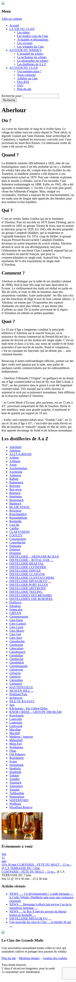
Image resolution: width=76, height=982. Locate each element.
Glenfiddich (16, 662)
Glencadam (16, 648)
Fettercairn (15, 609)
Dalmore (14, 549)
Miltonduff (16, 740)
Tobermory (16, 786)
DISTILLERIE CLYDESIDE (27, 567)
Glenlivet (15, 676)
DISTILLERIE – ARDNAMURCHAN (34, 556)
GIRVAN (15, 613)
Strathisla (15, 768)
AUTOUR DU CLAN (23, 67)
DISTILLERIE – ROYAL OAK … (31, 560)
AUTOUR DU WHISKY (25, 50)
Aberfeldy (15, 447)
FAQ (20, 85)
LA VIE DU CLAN (21, 29)
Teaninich (15, 782)
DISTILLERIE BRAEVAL (26, 563)
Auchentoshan (18, 468)
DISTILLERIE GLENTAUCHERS (31, 577)
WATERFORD (18, 800)
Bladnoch (15, 503)
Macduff (14, 733)
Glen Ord (15, 634)
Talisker (14, 775)
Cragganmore (17, 539)
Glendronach (17, 652)
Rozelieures (16, 758)
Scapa (13, 761)
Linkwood (15, 726)
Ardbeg (14, 457)
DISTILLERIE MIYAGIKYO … (30, 581)
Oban (12, 750)
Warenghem (16, 796)
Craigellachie (17, 542)
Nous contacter (26, 75)
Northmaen (16, 747)
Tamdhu (14, 779)
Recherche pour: (12, 96)
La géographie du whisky (33, 60)
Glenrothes (16, 680)
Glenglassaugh (18, 666)
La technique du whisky (32, 57)
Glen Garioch (17, 623)
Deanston (15, 553)
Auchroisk (15, 471)
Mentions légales (29, 958)
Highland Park (18, 694)
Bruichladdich (18, 514)
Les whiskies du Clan (30, 46)
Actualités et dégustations (32, 39)
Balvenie (14, 486)
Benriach (14, 493)
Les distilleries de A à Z (31, 64)
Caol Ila (14, 524)
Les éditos (23, 32)
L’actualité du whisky (30, 53)
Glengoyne (16, 669)
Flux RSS (23, 82)
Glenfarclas (16, 659)
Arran (13, 464)
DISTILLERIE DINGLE (25, 570)
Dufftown (15, 602)
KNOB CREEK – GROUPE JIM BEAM (35, 712)
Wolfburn (15, 803)
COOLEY (15, 535)
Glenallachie (17, 641)
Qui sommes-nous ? (29, 71)
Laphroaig (15, 722)
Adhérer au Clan (27, 78)
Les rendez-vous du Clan (32, 36)
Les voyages (25, 43)
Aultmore (15, 475)
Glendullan (16, 655)
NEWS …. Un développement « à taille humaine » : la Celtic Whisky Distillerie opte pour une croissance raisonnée (41, 897)
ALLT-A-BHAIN (20, 454)
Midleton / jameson (21, 736)
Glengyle (15, 673)
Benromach (16, 500)
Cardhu (14, 528)
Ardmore (14, 461)
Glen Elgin (16, 620)
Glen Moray (16, 630)
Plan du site (24, 89)
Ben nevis (15, 489)
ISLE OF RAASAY (22, 701)
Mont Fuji (15, 743)
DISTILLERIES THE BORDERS (31, 599)
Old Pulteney (17, 754)
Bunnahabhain (18, 517)
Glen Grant (16, 627)
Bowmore (15, 510)
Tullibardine (16, 793)
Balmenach (16, 482)
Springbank (16, 765)
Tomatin (14, 789)
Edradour (15, 606)
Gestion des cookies (55, 958)
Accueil (14, 25)
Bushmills (15, 521)
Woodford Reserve (21, 807)
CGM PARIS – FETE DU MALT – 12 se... (29, 871)
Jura (11, 705)
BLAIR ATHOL (19, 507)
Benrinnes (15, 496)
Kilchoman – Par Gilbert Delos (28, 708)
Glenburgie (16, 644)
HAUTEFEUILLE (21, 687)
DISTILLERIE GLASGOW (27, 574)
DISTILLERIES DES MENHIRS (30, 595)
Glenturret (15, 683)
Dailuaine (15, 546)
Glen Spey (15, 637)
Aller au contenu (12, 18)
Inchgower (16, 697)
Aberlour (14, 450)
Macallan (15, 729)
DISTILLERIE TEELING (25, 592)
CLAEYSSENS (19, 531)
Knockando (16, 715)
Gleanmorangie (18, 616)
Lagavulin (15, 719)
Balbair (13, 479)
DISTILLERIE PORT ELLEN (28, 584)
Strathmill (15, 772)
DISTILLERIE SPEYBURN (27, 588)
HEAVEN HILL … (21, 690)
